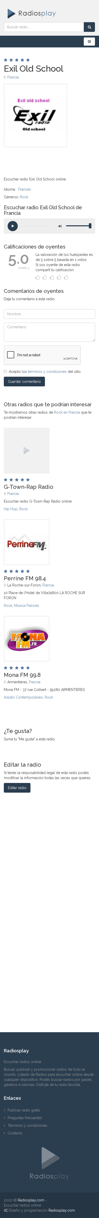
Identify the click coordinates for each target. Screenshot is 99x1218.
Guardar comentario (24, 381)
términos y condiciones (47, 372)
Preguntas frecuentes (25, 1118)
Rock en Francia (67, 412)
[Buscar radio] (89, 27)
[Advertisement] (29, 158)
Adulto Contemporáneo (23, 697)
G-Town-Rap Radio (28, 487)
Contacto (15, 1133)
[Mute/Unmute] (59, 226)
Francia (13, 77)
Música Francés (26, 606)
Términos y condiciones (27, 1125)
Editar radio (17, 788)
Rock (24, 197)
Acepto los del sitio (45, 372)
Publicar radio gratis (24, 1110)
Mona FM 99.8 (22, 675)
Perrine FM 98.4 (25, 578)
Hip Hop (11, 509)
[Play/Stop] (13, 226)
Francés (24, 189)
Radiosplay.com (31, 1200)
